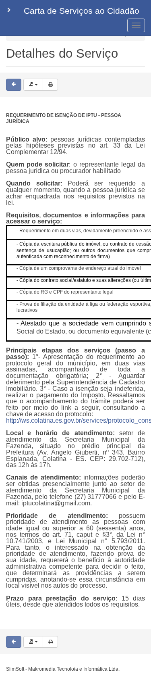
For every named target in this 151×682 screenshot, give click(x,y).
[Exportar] (33, 84)
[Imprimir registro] (50, 84)
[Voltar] (13, 84)
